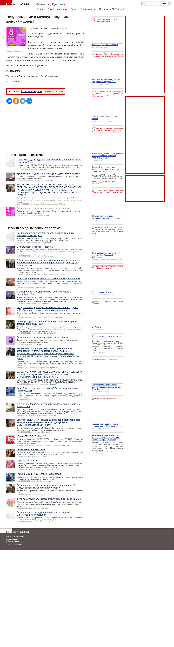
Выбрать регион (12, 542)
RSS (20, 545)
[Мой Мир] (29, 101)
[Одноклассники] (16, 101)
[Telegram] (23, 101)
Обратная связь (12, 540)
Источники (62, 9)
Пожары (103, 9)
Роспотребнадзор (31, 91)
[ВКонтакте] (9, 101)
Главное (40, 9)
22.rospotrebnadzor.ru (14, 51)
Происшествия (89, 9)
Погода (74, 9)
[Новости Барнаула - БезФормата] (15, 3)
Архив (51, 9)
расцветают (35, 57)
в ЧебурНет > (117, 9)
